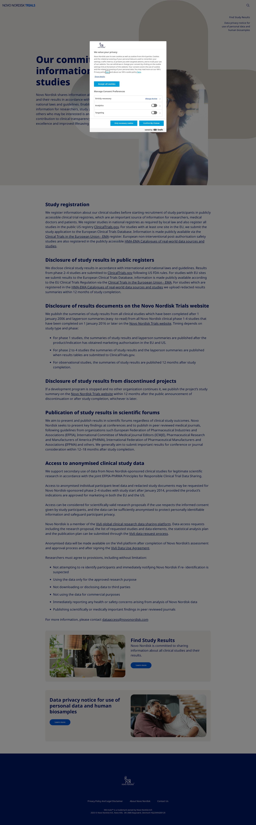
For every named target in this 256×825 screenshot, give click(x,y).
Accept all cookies (106, 84)
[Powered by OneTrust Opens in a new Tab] (155, 130)
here (107, 72)
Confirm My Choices (151, 123)
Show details (100, 76)
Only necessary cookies (124, 123)
